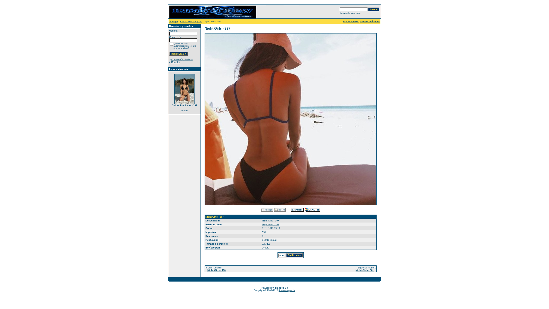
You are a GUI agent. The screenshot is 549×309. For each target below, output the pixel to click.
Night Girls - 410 (216, 270)
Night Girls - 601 (365, 270)
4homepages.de (287, 290)
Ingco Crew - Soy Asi (191, 21)
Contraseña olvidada (182, 59)
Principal (173, 21)
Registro (175, 62)
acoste (265, 247)
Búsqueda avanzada (350, 13)
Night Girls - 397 (270, 224)
